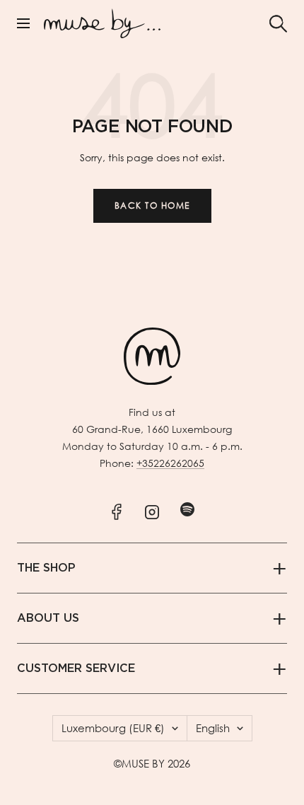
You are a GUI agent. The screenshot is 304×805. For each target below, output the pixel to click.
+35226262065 (170, 463)
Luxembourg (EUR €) (113, 728)
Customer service (76, 668)
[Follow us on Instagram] (152, 509)
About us (48, 618)
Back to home (152, 205)
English (213, 728)
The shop (46, 568)
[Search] (278, 23)
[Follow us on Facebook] (117, 509)
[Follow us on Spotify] (187, 509)
